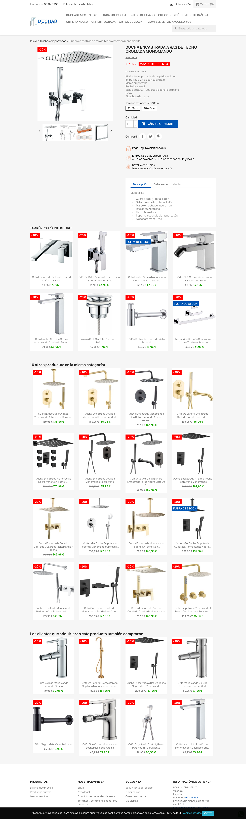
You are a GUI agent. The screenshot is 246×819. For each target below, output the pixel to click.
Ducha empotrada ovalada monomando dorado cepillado (100, 415)
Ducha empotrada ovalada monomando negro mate (100, 480)
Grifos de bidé (168, 15)
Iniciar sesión (133, 792)
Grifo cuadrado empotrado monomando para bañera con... (100, 610)
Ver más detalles (192, 812)
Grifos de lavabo (142, 15)
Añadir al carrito (158, 124)
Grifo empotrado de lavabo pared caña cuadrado (51, 279)
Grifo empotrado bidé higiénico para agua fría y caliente (146, 746)
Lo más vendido (39, 796)
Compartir (142, 136)
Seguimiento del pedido (139, 787)
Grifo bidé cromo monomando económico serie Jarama (100, 746)
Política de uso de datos (78, 4)
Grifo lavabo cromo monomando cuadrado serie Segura (147, 279)
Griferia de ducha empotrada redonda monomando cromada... (100, 545)
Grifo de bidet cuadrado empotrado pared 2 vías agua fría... (99, 279)
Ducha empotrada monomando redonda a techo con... (146, 545)
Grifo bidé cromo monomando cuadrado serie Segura (194, 279)
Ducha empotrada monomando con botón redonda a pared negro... (146, 417)
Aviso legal (84, 792)
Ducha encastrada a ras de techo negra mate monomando (192, 480)
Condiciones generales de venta (96, 796)
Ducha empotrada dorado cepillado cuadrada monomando (146, 610)
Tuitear (150, 136)
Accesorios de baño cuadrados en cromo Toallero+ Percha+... (195, 340)
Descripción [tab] (140, 184)
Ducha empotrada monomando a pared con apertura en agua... (192, 610)
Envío (81, 787)
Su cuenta (133, 782)
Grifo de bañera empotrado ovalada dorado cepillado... (192, 415)
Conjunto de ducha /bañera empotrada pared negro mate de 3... (146, 482)
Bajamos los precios (41, 787)
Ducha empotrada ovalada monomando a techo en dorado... (53, 415)
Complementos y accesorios (169, 22)
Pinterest (158, 136)
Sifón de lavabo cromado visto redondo (147, 340)
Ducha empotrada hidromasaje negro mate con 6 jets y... (53, 480)
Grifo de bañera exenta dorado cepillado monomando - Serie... (100, 684)
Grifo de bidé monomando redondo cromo (53, 684)
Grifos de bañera (195, 15)
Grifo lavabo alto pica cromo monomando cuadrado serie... (51, 340)
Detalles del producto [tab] (167, 184)
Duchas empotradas (81, 15)
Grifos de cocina (131, 22)
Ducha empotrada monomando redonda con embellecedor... (53, 610)
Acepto (207, 813)
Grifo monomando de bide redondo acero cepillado (193, 684)
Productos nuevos (40, 792)
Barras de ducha (113, 15)
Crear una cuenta (136, 796)
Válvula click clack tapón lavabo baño (99, 340)
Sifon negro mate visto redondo (53, 744)
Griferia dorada (103, 22)
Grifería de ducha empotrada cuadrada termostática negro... (192, 545)
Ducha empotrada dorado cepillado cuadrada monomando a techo (53, 547)
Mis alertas (132, 800)
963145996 (51, 4)
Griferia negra (77, 22)
